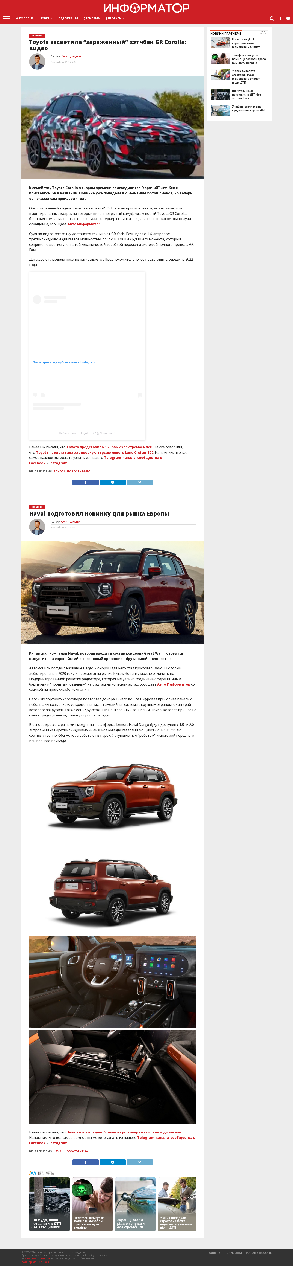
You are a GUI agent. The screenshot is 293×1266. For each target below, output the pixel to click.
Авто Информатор (84, 224)
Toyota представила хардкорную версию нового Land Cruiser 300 (94, 452)
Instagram (58, 463)
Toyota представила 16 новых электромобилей (109, 447)
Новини (46, 18)
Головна (26, 18)
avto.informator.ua (37, 1258)
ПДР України (68, 18)
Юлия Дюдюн (71, 56)
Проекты (114, 18)
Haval (58, 1151)
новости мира (79, 471)
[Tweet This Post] (140, 481)
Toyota (59, 471)
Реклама (92, 18)
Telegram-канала (120, 457)
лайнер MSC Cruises (35, 1262)
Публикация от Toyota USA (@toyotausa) (87, 433)
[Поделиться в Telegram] (113, 481)
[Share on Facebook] (85, 481)
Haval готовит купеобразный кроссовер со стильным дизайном (124, 1132)
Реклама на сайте (259, 1252)
